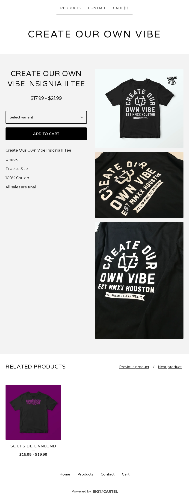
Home (64, 474)
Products (70, 8)
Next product (170, 367)
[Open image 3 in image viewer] (139, 280)
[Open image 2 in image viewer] (139, 185)
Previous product (134, 367)
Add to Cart (46, 134)
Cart (126, 474)
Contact (97, 8)
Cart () (121, 8)
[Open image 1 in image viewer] (139, 108)
